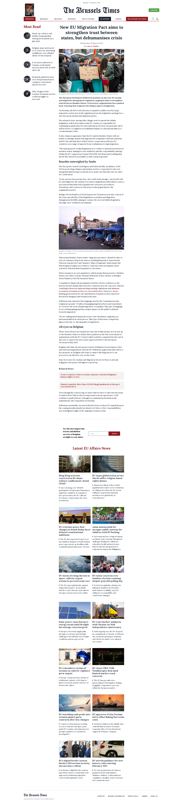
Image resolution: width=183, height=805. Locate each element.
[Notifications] (157, 19)
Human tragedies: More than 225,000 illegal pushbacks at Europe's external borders (90, 385)
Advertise (101, 796)
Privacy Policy (133, 796)
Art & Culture (88, 19)
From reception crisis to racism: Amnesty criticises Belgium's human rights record (88, 375)
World (118, 19)
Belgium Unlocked (137, 19)
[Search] (153, 19)
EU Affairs (104, 19)
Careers (144, 796)
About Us (154, 796)
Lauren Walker (93, 46)
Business (72, 19)
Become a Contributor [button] (116, 796)
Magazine (29, 19)
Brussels (44, 19)
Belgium (58, 19)
